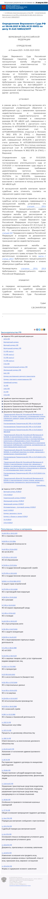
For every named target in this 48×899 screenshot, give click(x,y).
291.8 (44, 268)
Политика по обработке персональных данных (20, 885)
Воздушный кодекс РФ (12, 348)
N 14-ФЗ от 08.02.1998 (9, 648)
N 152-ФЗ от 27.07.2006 (9, 682)
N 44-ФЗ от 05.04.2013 (9, 690)
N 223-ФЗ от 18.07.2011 (9, 656)
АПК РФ (7, 339)
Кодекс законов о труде (13, 513)
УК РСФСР (7, 519)
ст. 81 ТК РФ (6, 760)
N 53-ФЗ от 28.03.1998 (9, 706)
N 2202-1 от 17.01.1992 (9, 666)
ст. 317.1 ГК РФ (6, 730)
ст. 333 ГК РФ (6, 722)
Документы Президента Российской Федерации (22, 404)
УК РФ (6, 392)
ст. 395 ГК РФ (6, 738)
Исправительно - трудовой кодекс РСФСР (20, 507)
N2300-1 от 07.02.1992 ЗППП (11, 581)
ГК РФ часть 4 (9, 361)
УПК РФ (7, 395)
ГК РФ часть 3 (9, 357)
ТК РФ (6, 385)
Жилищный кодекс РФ (12, 370)
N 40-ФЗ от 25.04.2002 (9, 549)
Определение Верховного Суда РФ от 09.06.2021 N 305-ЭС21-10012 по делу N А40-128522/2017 (24, 15)
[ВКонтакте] (37, 329)
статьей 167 (7, 233)
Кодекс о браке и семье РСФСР (16, 516)
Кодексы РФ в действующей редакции (18, 336)
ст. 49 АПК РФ (6, 853)
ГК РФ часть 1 (9, 351)
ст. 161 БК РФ (6, 799)
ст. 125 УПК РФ (7, 826)
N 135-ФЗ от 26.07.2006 (9, 629)
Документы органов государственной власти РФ (22, 409)
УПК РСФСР (8, 523)
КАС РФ (6, 373)
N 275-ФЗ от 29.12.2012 (9, 573)
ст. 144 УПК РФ (7, 818)
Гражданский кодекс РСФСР (15, 498)
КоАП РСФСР (9, 510)
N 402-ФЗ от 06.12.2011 (9, 621)
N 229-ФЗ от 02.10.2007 (10, 698)
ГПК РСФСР (8, 495)
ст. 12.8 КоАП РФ (7, 784)
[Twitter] (39, 329)
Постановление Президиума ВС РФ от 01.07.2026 (22, 423)
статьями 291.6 (29, 268)
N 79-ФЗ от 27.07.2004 (9, 565)
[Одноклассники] (42, 329)
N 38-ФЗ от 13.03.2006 (9, 597)
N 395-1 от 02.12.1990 (8, 714)
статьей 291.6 (36, 206)
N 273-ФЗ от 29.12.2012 (9, 557)
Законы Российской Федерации (16, 401)
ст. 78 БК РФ (6, 770)
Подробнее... (41, 485)
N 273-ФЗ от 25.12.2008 (9, 589)
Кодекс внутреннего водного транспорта (19, 376)
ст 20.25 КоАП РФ (8, 749)
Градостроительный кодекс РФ (15, 367)
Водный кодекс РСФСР (12, 491)
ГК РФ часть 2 (9, 354)
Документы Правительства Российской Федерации (23, 406)
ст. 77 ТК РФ (6, 810)
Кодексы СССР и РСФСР (13, 489)
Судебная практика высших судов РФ (18, 398)
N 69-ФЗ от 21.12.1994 (9, 541)
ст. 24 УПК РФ (6, 834)
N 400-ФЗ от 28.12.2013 (9, 533)
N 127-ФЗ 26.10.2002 (8, 674)
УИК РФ (7, 389)
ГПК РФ (6, 364)
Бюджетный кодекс (11, 342)
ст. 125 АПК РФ (7, 866)
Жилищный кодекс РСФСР (14, 501)
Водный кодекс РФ (11, 345)
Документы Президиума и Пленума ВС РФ (20, 412)
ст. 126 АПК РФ (7, 845)
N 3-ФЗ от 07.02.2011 (8, 613)
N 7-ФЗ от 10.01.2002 (9, 605)
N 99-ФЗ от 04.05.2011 (9, 637)
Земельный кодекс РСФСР (14, 504)
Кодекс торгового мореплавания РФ (18, 379)
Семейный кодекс (10, 382)
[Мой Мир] (44, 329)
